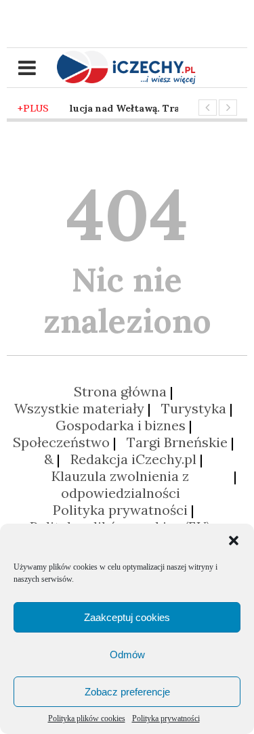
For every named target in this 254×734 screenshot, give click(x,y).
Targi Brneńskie (177, 442)
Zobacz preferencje (127, 691)
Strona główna (120, 391)
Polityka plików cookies (86, 718)
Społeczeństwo (61, 442)
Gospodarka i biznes (121, 425)
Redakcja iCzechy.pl (133, 459)
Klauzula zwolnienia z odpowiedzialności (120, 484)
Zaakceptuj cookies (127, 617)
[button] (233, 540)
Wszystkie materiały (79, 408)
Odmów (127, 654)
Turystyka (193, 408)
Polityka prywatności (166, 718)
